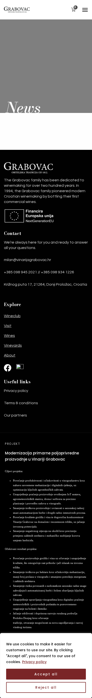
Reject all (46, 687)
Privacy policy (34, 661)
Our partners (15, 415)
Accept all (46, 674)
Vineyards (13, 345)
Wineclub (12, 316)
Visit (8, 326)
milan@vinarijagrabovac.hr (27, 260)
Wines (9, 336)
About (9, 355)
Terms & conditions (21, 403)
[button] (84, 10)
